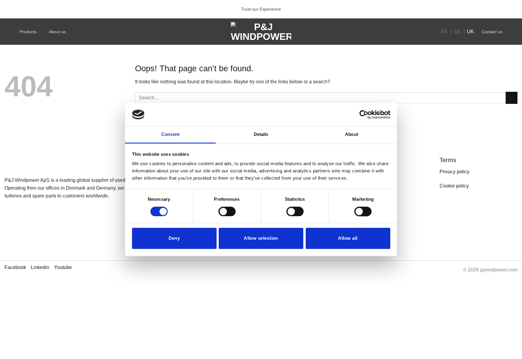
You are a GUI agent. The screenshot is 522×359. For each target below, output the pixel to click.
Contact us (492, 31)
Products (28, 31)
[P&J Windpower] (261, 31)
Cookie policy (454, 185)
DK (444, 31)
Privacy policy (454, 171)
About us (57, 31)
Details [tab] (261, 134)
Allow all (347, 238)
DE (457, 31)
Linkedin (40, 267)
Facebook (15, 267)
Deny (174, 238)
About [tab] (351, 134)
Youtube (63, 267)
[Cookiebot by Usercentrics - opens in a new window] (363, 114)
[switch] (227, 211)
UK (470, 31)
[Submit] (511, 98)
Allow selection (261, 238)
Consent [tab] (170, 134)
